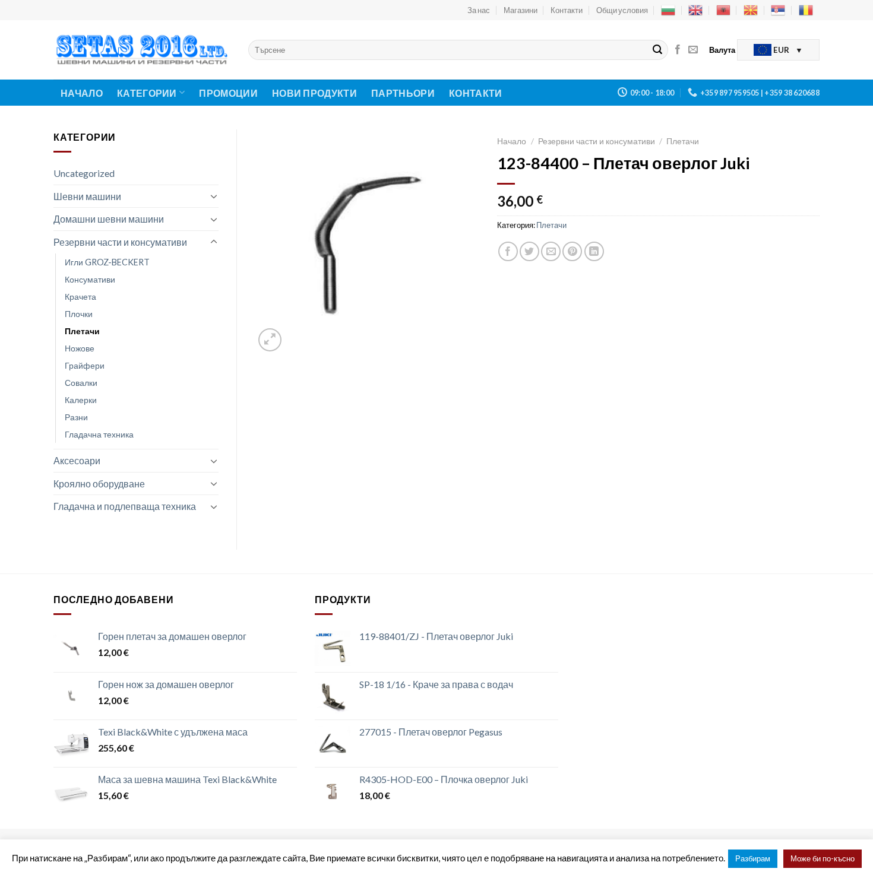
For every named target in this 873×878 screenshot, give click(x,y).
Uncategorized (84, 173)
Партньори (403, 93)
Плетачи (82, 331)
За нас (478, 10)
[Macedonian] (751, 10)
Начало (82, 93)
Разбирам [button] (752, 858)
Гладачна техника (99, 434)
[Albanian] (723, 10)
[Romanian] (806, 10)
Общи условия (622, 10)
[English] (695, 10)
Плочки (79, 314)
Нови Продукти (314, 93)
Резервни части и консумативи (120, 242)
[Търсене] (657, 50)
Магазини (520, 10)
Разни (76, 417)
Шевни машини (87, 196)
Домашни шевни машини (108, 218)
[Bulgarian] (668, 10)
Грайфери (85, 365)
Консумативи (90, 279)
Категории (147, 93)
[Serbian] (778, 10)
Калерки (81, 400)
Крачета (80, 296)
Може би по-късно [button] (822, 858)
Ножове (79, 348)
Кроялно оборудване (99, 483)
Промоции (228, 93)
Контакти (567, 10)
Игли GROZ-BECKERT (107, 262)
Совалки (81, 383)
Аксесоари (76, 460)
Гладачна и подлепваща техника (124, 506)
